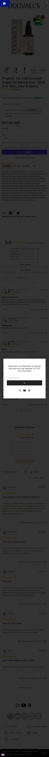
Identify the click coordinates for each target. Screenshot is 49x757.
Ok (24, 383)
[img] (20, 390)
